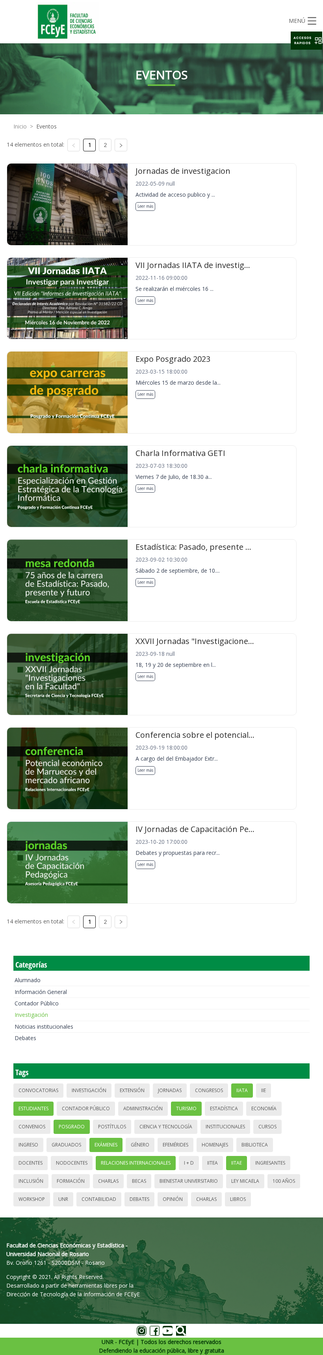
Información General (41, 992)
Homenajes (215, 1144)
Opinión (173, 1199)
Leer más (145, 206)
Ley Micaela (245, 1181)
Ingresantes (270, 1163)
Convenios (32, 1126)
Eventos (46, 126)
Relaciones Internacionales (136, 1163)
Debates (25, 1038)
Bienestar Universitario (189, 1181)
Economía (264, 1108)
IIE (263, 1090)
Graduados (66, 1144)
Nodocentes (71, 1163)
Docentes (31, 1163)
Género (140, 1144)
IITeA (212, 1163)
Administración (143, 1108)
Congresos (209, 1090)
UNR (63, 1199)
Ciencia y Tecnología (165, 1126)
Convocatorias (38, 1090)
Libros (238, 1199)
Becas (139, 1181)
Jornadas (170, 1090)
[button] (306, 41)
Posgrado (72, 1126)
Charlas (108, 1181)
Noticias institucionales (44, 1026)
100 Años (284, 1181)
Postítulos (112, 1126)
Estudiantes (33, 1108)
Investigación (31, 1014)
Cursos (267, 1126)
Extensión (132, 1090)
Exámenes (106, 1144)
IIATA (242, 1090)
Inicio (20, 126)
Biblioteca (254, 1144)
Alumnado (28, 980)
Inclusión (31, 1181)
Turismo (186, 1108)
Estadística (224, 1108)
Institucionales (225, 1126)
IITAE (236, 1163)
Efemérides (175, 1144)
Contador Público (37, 1003)
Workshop (32, 1199)
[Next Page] (121, 145)
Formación (71, 1181)
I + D (189, 1163)
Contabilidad (99, 1199)
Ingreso (28, 1144)
